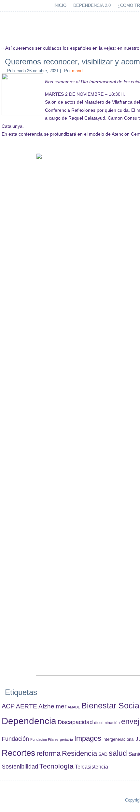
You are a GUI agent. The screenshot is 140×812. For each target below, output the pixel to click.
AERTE (26, 706)
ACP (8, 706)
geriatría (66, 739)
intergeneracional (118, 739)
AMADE (74, 707)
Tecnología (56, 766)
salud (118, 753)
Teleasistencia (91, 767)
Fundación (15, 739)
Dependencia (29, 721)
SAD (102, 754)
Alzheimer (52, 706)
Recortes (18, 752)
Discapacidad (75, 722)
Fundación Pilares (44, 739)
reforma (48, 753)
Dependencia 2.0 (92, 5)
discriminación (107, 723)
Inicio (59, 5)
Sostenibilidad (20, 766)
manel (77, 70)
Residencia (79, 753)
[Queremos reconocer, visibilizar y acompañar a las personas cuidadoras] (23, 113)
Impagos (87, 738)
